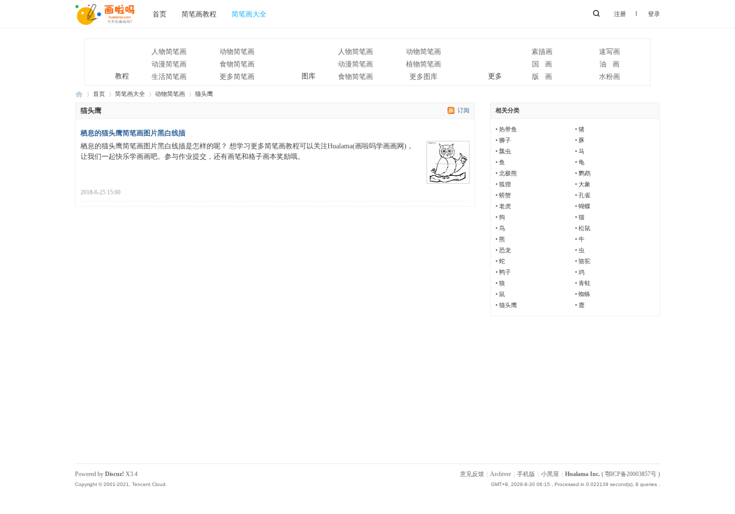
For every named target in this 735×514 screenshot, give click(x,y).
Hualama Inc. (582, 474)
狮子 (505, 140)
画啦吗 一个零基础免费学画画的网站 (79, 94)
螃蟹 (505, 195)
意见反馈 (472, 474)
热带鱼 (508, 129)
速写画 (609, 51)
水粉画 (609, 76)
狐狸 (505, 184)
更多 (483, 58)
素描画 (542, 51)
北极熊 (508, 173)
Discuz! (114, 474)
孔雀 (584, 195)
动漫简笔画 (169, 64)
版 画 (542, 76)
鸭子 (505, 272)
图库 (296, 58)
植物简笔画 (423, 64)
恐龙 (505, 250)
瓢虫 (505, 151)
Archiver (500, 474)
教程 (109, 58)
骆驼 (584, 261)
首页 (159, 14)
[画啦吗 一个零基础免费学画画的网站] (105, 25)
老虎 (505, 206)
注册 (620, 13)
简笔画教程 (199, 14)
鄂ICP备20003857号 (630, 474)
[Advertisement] (367, 394)
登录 (654, 13)
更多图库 (424, 76)
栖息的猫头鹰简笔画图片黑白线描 (133, 133)
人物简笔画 (169, 51)
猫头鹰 (508, 305)
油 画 (610, 64)
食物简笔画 (237, 64)
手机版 (526, 474)
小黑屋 (550, 474)
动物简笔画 (237, 51)
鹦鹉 (584, 173)
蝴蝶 (584, 206)
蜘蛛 (584, 294)
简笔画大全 (249, 14)
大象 (584, 184)
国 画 (542, 64)
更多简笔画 (237, 76)
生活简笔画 (169, 76)
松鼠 (584, 228)
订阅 (464, 110)
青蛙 (584, 283)
